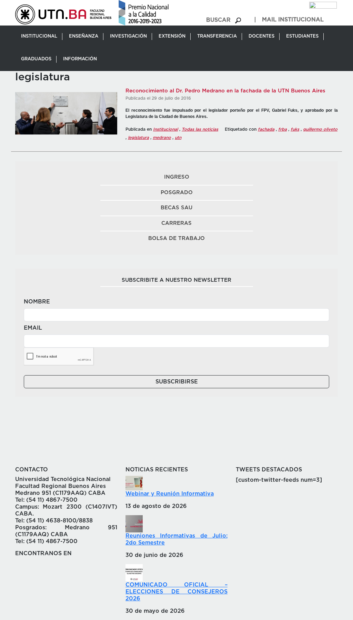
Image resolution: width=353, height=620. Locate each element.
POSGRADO (177, 192)
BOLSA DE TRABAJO (176, 238)
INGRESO (176, 177)
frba (282, 129)
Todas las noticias (200, 129)
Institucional (165, 129)
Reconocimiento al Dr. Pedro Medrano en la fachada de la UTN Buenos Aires (225, 90)
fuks (295, 129)
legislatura (138, 138)
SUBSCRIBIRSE (176, 381)
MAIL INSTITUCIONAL (293, 19)
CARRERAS (176, 223)
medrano (162, 138)
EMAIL (33, 328)
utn (178, 138)
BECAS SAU (176, 207)
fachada (266, 129)
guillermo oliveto (320, 129)
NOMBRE (37, 301)
